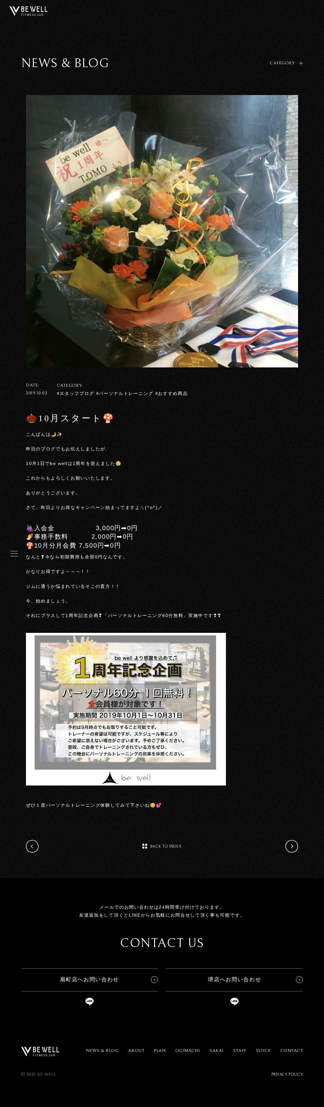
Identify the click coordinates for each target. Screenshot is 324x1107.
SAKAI (216, 1050)
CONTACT (291, 1050)
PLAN (159, 1050)
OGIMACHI (187, 1050)
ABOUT (136, 1050)
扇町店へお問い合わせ (89, 980)
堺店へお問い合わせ (234, 980)
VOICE (263, 1050)
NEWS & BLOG (102, 1050)
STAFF (239, 1050)
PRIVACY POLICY (287, 1074)
